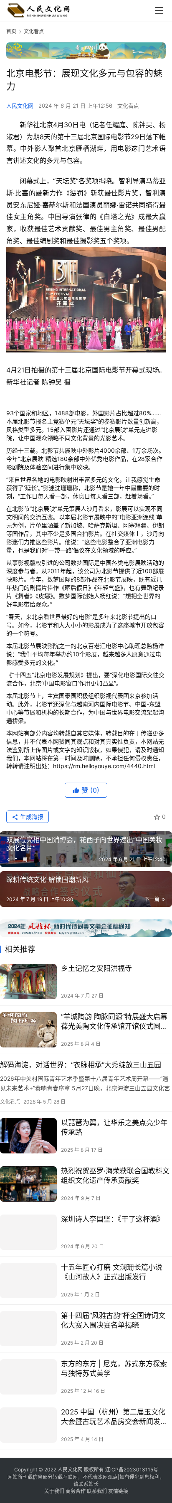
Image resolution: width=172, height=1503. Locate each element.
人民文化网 (19, 105)
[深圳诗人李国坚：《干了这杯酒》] (28, 1232)
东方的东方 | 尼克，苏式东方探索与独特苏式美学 (114, 1368)
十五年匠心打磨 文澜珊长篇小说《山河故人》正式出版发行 (111, 1272)
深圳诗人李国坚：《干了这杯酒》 (112, 1219)
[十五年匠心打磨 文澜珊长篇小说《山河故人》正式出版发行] (28, 1280)
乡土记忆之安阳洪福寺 (96, 968)
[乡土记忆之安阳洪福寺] (28, 981)
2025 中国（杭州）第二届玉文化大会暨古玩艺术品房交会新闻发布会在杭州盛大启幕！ (114, 1417)
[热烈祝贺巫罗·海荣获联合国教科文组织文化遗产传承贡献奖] (28, 1184)
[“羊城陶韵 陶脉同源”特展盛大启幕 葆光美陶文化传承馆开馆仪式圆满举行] (28, 1029)
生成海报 (30, 816)
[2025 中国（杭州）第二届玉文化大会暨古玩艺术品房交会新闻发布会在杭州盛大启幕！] (28, 1425)
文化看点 (128, 105)
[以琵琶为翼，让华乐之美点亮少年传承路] (28, 1135)
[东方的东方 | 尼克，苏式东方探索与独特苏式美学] (28, 1377)
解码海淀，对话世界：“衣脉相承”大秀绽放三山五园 (80, 1065)
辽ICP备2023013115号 (131, 1469)
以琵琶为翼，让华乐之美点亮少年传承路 (114, 1127)
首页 (11, 31)
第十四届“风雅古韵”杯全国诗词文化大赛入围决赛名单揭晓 (113, 1320)
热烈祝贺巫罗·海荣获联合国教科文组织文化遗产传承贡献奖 (115, 1176)
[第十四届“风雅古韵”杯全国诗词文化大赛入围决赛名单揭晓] (28, 1328)
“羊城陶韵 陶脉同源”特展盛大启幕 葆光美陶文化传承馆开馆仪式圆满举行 (114, 1022)
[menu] (159, 10)
